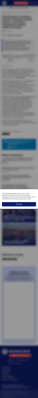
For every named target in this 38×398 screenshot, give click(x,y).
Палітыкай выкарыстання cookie (21, 198)
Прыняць (19, 204)
